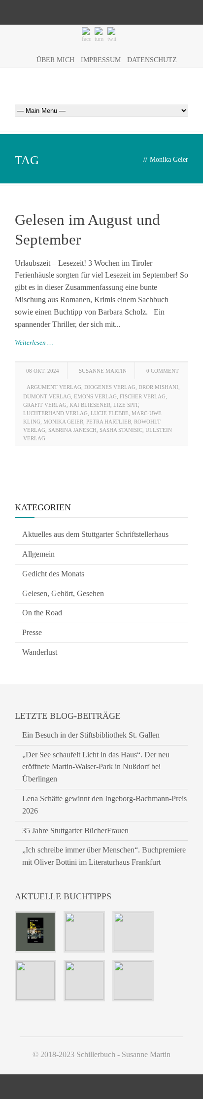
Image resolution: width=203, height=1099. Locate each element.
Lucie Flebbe (110, 413)
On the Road (42, 612)
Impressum (101, 60)
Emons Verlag (95, 396)
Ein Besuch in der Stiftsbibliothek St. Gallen (91, 735)
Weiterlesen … (34, 342)
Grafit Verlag (45, 405)
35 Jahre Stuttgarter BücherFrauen (75, 830)
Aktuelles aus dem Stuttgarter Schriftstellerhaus (95, 534)
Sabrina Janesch (72, 430)
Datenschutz (152, 60)
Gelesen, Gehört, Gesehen (63, 593)
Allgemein (38, 554)
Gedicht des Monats (53, 573)
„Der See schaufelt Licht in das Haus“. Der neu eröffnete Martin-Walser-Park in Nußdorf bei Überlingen (95, 766)
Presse (32, 632)
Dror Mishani (158, 387)
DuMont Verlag (47, 396)
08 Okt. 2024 (42, 371)
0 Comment (162, 371)
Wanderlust (39, 652)
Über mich (55, 60)
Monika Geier (63, 422)
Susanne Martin (103, 371)
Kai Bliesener (89, 405)
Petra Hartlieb (108, 422)
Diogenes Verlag (109, 387)
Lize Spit (125, 405)
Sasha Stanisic (121, 430)
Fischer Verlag (143, 396)
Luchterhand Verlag (55, 413)
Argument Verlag (54, 387)
